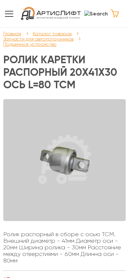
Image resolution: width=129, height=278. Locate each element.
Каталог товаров (52, 33)
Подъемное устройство (30, 44)
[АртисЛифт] (51, 13)
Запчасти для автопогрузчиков (38, 39)
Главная (12, 33)
